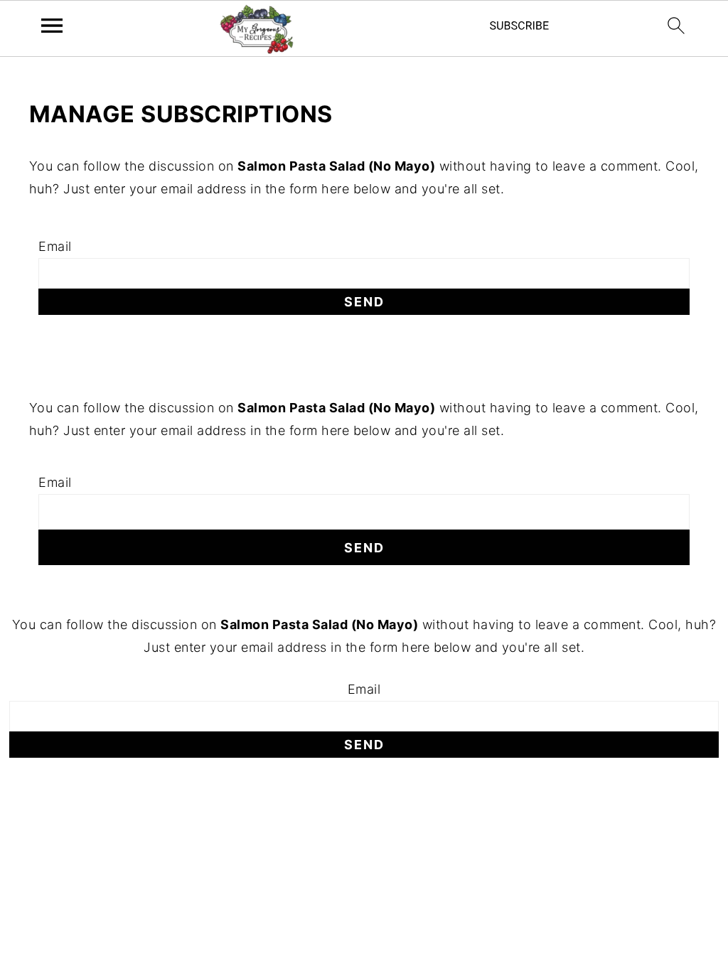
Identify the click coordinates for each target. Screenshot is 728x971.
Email (55, 246)
